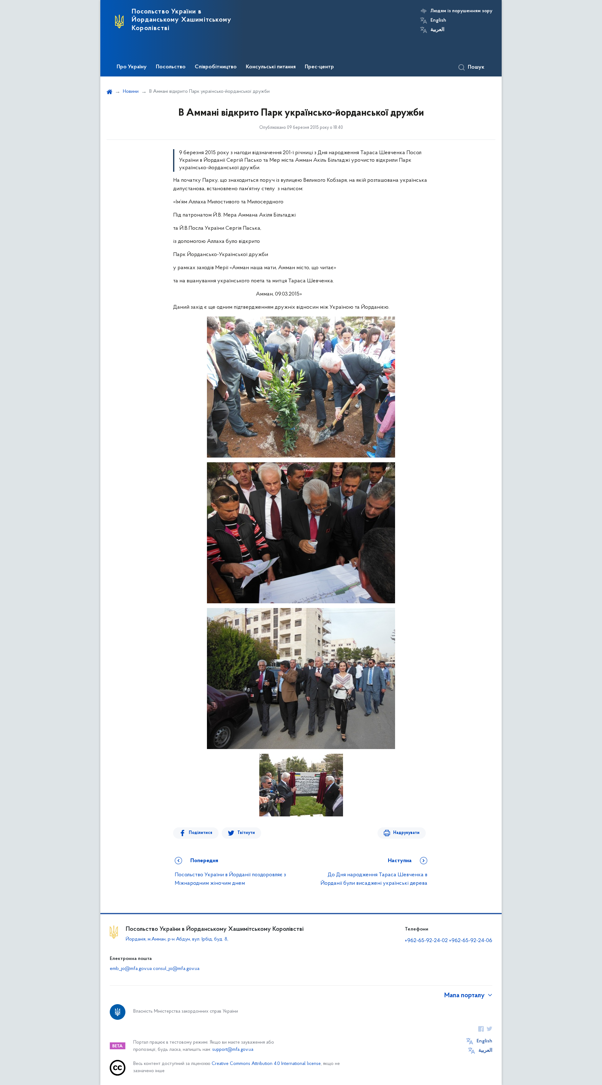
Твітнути (246, 833)
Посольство (171, 67)
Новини (131, 91)
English (438, 20)
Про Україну (132, 67)
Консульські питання (271, 67)
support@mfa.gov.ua (232, 1049)
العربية (437, 29)
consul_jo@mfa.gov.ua (176, 968)
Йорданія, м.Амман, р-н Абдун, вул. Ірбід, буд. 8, (177, 939)
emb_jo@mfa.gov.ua (131, 968)
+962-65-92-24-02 (426, 941)
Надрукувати (406, 833)
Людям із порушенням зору (461, 10)
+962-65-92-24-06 (470, 941)
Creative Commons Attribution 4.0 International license (266, 1063)
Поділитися (200, 833)
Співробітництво (216, 67)
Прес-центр (319, 67)
